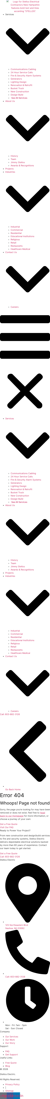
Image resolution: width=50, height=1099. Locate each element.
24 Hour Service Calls (22, 72)
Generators (16, 78)
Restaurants (17, 246)
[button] (25, 363)
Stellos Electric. (8, 1074)
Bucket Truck (17, 88)
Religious (15, 239)
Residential (16, 233)
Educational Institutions (22, 236)
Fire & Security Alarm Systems (26, 75)
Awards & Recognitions (22, 165)
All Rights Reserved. (10, 1079)
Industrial (15, 226)
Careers (15, 307)
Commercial (17, 230)
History (14, 156)
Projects (9, 168)
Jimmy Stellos (18, 162)
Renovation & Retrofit (21, 85)
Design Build (17, 94)
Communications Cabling (23, 69)
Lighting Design (18, 82)
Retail (13, 242)
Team (13, 159)
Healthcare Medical (20, 249)
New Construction (20, 91)
